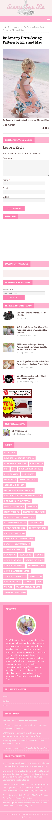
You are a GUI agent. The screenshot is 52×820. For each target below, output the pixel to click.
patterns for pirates (15, 523)
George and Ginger (14, 485)
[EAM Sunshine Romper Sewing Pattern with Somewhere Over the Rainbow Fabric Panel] (8, 347)
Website (7, 197)
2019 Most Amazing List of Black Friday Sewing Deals (26, 748)
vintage (8, 587)
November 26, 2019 (26, 382)
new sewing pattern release (19, 517)
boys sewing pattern (15, 464)
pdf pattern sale (38, 528)
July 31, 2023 (23, 318)
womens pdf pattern (15, 592)
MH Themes (26, 817)
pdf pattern (36, 523)
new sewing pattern (34, 512)
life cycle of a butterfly (17, 501)
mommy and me (11, 512)
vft (39, 582)
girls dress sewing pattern (18, 490)
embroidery (28, 474)
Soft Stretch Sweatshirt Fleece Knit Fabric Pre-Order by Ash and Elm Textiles (32, 330)
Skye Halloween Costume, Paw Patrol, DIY (29, 766)
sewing (39, 555)
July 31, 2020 (23, 353)
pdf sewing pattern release (18, 539)
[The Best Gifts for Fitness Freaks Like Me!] (8, 315)
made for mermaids (14, 506)
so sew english (12, 582)
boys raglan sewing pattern (19, 458)
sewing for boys (12, 560)
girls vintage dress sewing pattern (23, 496)
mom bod (32, 506)
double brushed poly (30, 469)
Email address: (9, 290)
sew (30, 550)
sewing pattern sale (15, 576)
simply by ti (36, 576)
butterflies (36, 464)
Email (6, 188)
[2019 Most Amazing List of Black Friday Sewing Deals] (8, 379)
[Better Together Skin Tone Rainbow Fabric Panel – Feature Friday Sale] (8, 364)
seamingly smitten (14, 550)
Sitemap (6, 706)
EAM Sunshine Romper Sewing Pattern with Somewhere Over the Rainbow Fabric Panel (32, 347)
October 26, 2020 (25, 336)
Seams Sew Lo (19, 431)
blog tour (9, 453)
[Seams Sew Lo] (26, 14)
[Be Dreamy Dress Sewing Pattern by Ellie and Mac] (26, 116)
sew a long (25, 555)
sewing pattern (36, 566)
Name (6, 180)
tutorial (29, 582)
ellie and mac (11, 474)
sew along (10, 555)
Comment (7, 158)
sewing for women (14, 566)
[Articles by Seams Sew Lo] (6, 435)
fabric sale (10, 480)
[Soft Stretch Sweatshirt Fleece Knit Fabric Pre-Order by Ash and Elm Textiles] (8, 330)
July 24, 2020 (23, 367)
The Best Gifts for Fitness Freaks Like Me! (20, 721)
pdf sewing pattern (14, 533)
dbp (6, 469)
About (5, 696)
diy (13, 469)
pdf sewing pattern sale (17, 544)
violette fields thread (28, 587)
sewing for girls (34, 560)
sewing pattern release (16, 571)
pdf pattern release (14, 528)
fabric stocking (28, 480)
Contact (6, 701)
